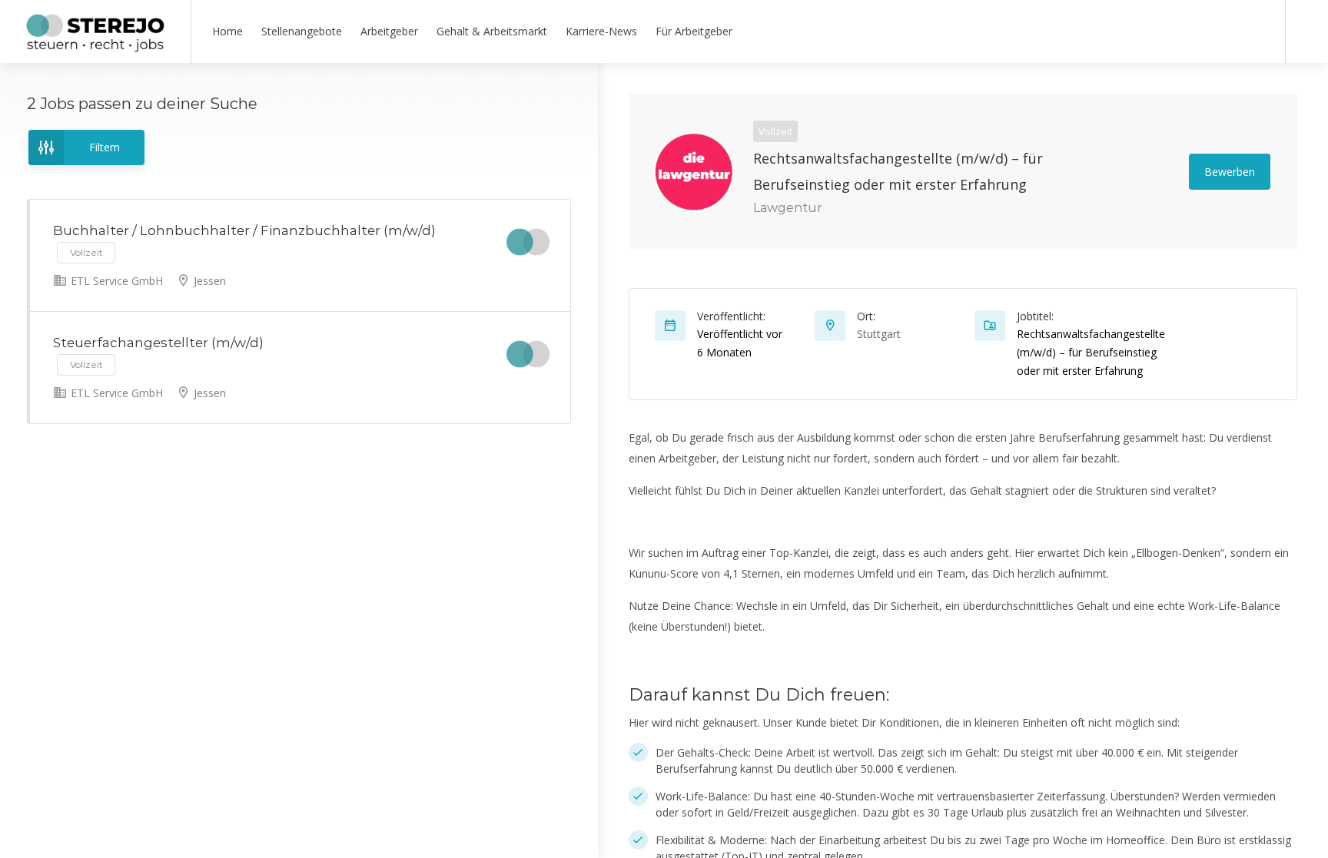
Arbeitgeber (389, 31)
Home (227, 31)
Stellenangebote (301, 31)
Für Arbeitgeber (694, 31)
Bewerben (1229, 171)
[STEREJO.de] (95, 46)
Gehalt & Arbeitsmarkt (492, 31)
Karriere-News (601, 31)
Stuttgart (879, 333)
